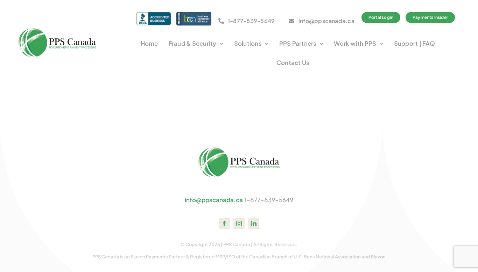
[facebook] (224, 223)
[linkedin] (253, 223)
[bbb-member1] (153, 14)
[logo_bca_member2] (193, 14)
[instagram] (239, 223)
